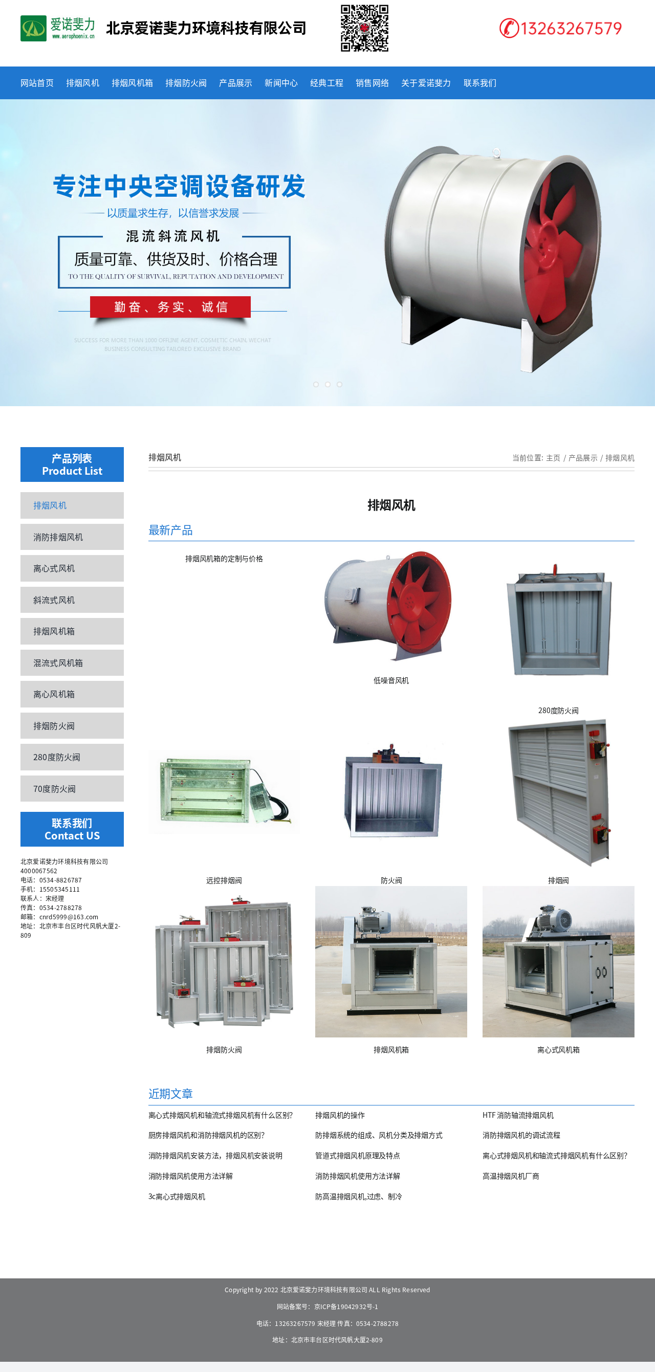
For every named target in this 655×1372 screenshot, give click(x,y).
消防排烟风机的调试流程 (521, 1135)
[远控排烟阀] (224, 792)
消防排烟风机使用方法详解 (190, 1175)
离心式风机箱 (558, 1049)
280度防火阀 (558, 710)
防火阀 (391, 880)
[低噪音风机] (391, 607)
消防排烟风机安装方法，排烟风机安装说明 (215, 1155)
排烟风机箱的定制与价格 (224, 558)
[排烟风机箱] (391, 962)
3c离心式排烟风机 (176, 1196)
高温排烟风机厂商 (511, 1175)
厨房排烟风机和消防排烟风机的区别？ (208, 1135)
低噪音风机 (391, 680)
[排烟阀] (559, 792)
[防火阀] (391, 792)
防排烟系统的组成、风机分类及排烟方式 (378, 1135)
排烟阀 (558, 880)
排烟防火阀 (224, 1049)
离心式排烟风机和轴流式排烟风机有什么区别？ (222, 1115)
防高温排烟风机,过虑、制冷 (358, 1196)
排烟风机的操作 (340, 1115)
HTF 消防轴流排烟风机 (518, 1115)
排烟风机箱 (391, 1049)
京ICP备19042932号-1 (346, 1306)
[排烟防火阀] (224, 962)
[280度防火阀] (559, 622)
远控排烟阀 (224, 880)
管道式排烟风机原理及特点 (357, 1155)
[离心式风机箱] (559, 962)
